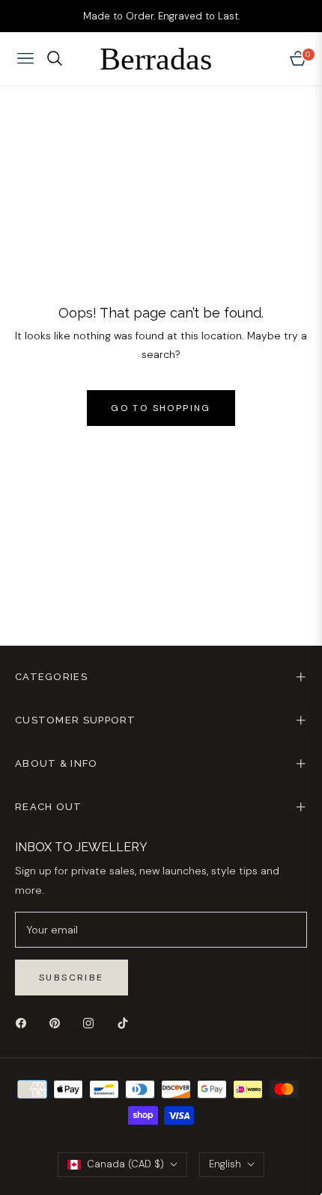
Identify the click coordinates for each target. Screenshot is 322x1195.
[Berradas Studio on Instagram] (92, 1022)
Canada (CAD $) (125, 1164)
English (225, 1164)
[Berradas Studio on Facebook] (24, 1022)
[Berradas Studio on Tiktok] (126, 1022)
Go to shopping (161, 408)
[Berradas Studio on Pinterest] (58, 1022)
